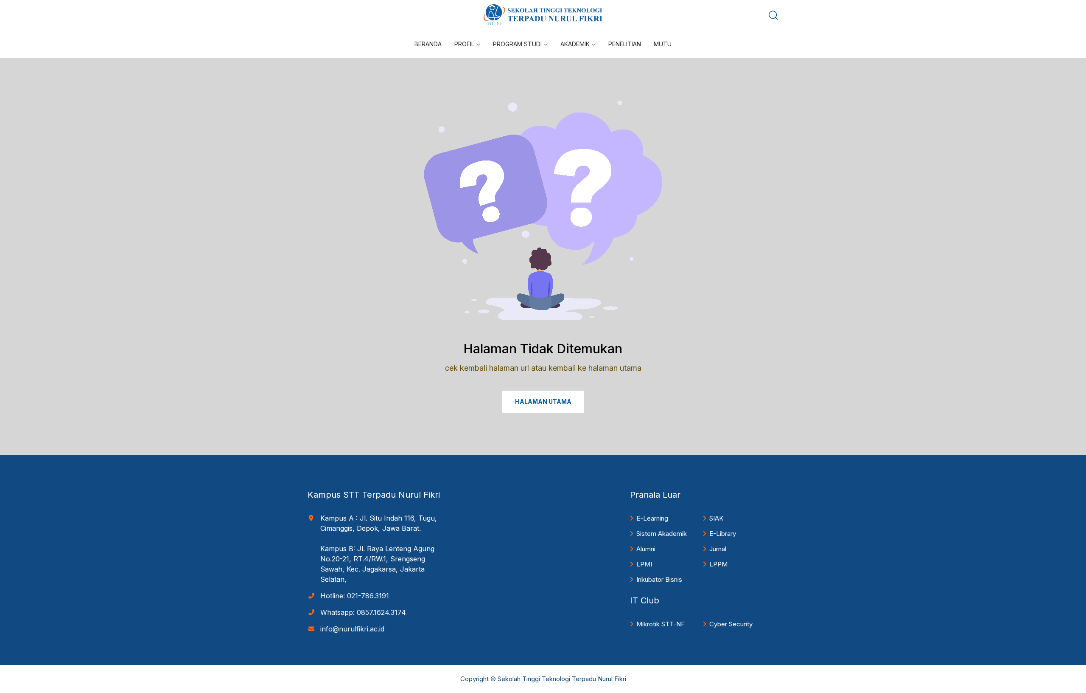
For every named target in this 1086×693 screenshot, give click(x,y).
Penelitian (624, 44)
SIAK (716, 518)
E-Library (722, 534)
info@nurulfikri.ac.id (352, 629)
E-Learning (652, 518)
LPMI (644, 564)
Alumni (645, 549)
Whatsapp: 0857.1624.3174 (363, 612)
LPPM (718, 564)
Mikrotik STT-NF (660, 624)
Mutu (663, 44)
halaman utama (543, 401)
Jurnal (717, 549)
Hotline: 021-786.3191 (354, 596)
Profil (464, 44)
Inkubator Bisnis (659, 579)
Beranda (428, 44)
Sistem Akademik (661, 534)
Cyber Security (731, 624)
